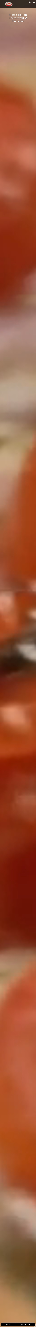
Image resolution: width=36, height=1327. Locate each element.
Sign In (8, 1324)
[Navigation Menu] (34, 2)
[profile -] (30, 2)
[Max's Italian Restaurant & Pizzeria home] (8, 4)
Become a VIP (25, 1324)
